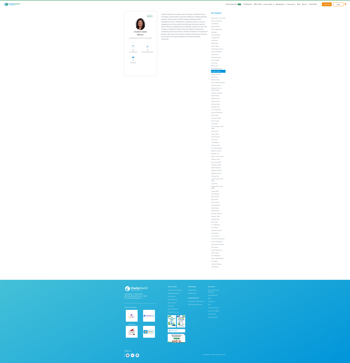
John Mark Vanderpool (217, 238)
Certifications (247, 4)
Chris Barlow (215, 23)
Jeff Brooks (214, 40)
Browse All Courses (173, 312)
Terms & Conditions (213, 311)
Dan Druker (214, 77)
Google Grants (192, 293)
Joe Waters (214, 261)
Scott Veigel (214, 247)
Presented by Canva (217, 49)
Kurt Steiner (214, 227)
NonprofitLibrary (212, 295)
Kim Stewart (214, 233)
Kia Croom (214, 63)
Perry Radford (215, 194)
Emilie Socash (215, 210)
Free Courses (172, 296)
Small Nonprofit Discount (195, 304)
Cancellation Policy (213, 307)
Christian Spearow (216, 213)
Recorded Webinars (173, 293)
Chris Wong (214, 267)
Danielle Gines (215, 98)
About (304, 4)
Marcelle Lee (215, 153)
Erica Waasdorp (215, 255)
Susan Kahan (215, 134)
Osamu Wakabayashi (217, 258)
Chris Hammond (216, 109)
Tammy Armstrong (216, 21)
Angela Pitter (215, 191)
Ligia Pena (214, 183)
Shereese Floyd (215, 85)
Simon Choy (214, 54)
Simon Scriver (215, 202)
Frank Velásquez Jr (216, 250)
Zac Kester (214, 139)
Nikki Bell (214, 32)
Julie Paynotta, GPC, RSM (217, 180)
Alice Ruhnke (215, 196)
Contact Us (211, 301)
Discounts (290, 4)
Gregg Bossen (215, 37)
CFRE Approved (172, 299)
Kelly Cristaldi (215, 60)
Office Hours (258, 4)
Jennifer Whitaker (216, 264)
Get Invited (327, 4)
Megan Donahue (216, 74)
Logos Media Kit (212, 317)
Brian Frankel (215, 95)
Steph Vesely (215, 252)
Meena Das (214, 65)
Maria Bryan (214, 43)
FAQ (209, 304)
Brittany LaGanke (216, 151)
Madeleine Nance (216, 173)
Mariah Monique (216, 167)
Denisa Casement (216, 51)
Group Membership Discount (196, 301)
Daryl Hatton (215, 115)
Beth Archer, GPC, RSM (218, 18)
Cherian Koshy (215, 145)
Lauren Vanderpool (216, 241)
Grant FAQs (313, 4)
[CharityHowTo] (12, 4)
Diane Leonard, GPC (217, 156)
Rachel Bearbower (216, 29)
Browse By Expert (173, 309)
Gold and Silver (192, 290)
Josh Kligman (215, 142)
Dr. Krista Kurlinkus (216, 148)
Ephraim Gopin (215, 104)
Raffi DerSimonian (216, 68)
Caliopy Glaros (215, 101)
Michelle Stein (215, 219)
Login (338, 4)
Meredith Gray (215, 107)
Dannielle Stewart (216, 230)
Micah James (215, 121)
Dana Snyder (215, 208)
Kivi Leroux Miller (216, 162)
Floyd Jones (214, 131)
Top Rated (171, 306)
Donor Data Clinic (233, 4)
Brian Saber (214, 199)
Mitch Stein (214, 222)
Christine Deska (215, 71)
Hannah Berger (215, 35)
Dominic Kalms (215, 137)
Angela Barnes (215, 26)
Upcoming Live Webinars (175, 290)
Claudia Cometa (216, 57)
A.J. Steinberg (215, 224)
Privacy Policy (212, 314)
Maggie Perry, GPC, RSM (217, 187)
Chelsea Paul (215, 176)
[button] (345, 4)
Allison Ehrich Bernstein (218, 82)
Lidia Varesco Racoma (217, 244)
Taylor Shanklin (215, 205)
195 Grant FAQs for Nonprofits (213, 291)
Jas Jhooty (214, 123)
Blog (298, 4)
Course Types (267, 4)
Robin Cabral (215, 46)
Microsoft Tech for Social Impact (216, 89)
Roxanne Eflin (215, 79)
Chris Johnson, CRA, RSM (217, 127)
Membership (280, 4)
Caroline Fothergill (216, 93)
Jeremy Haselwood (216, 112)
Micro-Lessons (172, 302)
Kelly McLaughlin (216, 165)
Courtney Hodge (216, 118)
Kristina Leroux (215, 159)
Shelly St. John (215, 216)
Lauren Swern (215, 236)
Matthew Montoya (216, 170)
